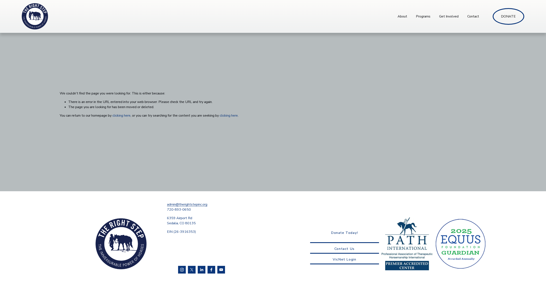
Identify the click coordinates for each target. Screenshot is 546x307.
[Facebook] (211, 270)
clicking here (121, 115)
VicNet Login (344, 259)
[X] (192, 270)
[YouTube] (221, 270)
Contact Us (344, 248)
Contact (473, 16)
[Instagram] (182, 270)
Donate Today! (344, 232)
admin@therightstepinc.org (187, 204)
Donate (508, 16)
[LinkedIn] (201, 270)
